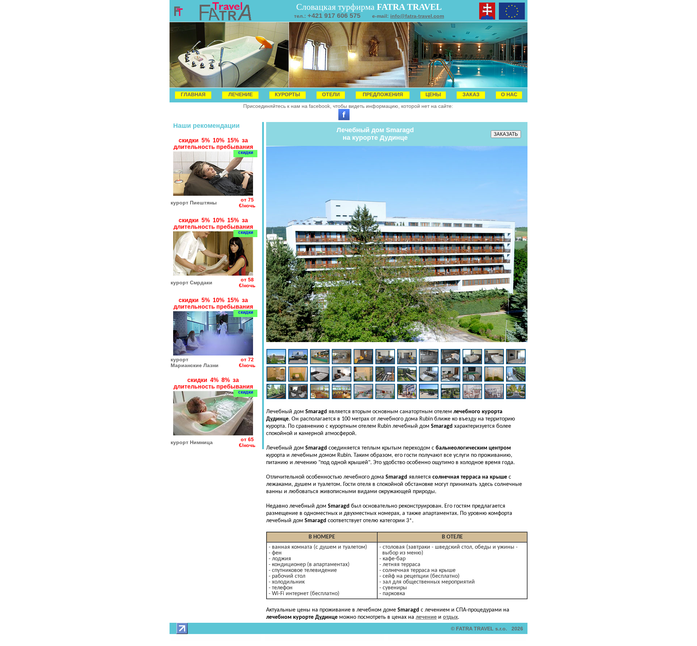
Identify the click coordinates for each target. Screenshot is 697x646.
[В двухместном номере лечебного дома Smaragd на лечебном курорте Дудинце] (341, 380)
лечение (426, 617)
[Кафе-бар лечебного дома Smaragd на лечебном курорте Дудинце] (363, 397)
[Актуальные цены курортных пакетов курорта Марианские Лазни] (213, 353)
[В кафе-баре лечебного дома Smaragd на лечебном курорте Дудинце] (385, 397)
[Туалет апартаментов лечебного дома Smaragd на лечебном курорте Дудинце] (298, 380)
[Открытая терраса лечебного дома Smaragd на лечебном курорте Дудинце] (407, 397)
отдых (450, 617)
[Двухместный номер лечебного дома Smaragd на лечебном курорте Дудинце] (320, 380)
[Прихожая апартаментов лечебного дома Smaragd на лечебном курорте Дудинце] (363, 362)
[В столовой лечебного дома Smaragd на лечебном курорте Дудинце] (341, 397)
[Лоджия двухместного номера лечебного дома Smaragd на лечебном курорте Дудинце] (385, 380)
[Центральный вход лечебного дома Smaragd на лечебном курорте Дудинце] (298, 362)
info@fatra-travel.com (417, 16)
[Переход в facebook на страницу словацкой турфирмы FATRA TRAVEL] (344, 118)
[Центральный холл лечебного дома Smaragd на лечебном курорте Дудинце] (341, 362)
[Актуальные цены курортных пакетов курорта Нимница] (213, 433)
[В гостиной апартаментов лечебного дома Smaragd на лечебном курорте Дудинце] (407, 362)
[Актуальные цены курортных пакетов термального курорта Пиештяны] (213, 194)
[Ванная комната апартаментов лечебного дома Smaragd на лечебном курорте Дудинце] (276, 380)
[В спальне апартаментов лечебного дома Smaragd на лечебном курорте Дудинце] (494, 362)
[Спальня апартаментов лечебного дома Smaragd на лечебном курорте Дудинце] (472, 362)
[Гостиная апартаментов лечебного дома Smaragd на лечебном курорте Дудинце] (385, 362)
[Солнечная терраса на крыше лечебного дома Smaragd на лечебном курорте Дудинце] (429, 397)
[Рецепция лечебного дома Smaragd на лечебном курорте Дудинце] (320, 362)
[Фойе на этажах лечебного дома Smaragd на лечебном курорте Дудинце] (298, 397)
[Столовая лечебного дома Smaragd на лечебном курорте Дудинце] (320, 397)
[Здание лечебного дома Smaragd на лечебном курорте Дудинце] (276, 362)
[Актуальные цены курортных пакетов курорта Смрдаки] (213, 274)
